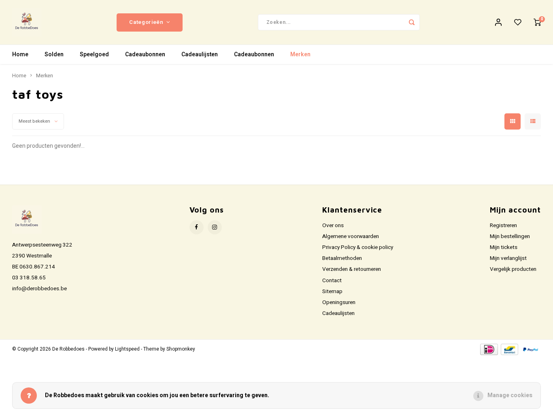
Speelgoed (94, 54)
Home (20, 54)
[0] (537, 22)
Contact (332, 281)
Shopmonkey (180, 349)
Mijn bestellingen (510, 236)
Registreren (503, 225)
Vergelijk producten (513, 269)
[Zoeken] (412, 22)
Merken (300, 54)
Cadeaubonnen (145, 54)
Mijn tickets (503, 247)
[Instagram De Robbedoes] (215, 227)
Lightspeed (127, 349)
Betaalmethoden (342, 258)
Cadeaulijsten (199, 54)
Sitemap (332, 291)
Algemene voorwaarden (350, 236)
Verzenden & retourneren (351, 269)
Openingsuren (338, 302)
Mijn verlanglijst (508, 258)
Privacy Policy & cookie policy (357, 247)
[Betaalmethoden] (488, 349)
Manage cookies (509, 395)
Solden (54, 54)
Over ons (333, 225)
